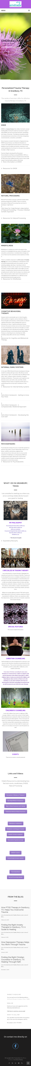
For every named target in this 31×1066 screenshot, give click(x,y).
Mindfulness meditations (15, 823)
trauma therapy (10, 129)
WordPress (23, 1058)
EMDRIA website (15, 852)
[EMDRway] (15, 4)
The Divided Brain (15, 871)
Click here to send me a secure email (16, 1011)
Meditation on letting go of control (15, 829)
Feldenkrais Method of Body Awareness (15, 811)
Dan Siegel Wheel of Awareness (15, 800)
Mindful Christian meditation (15, 834)
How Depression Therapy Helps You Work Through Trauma (15, 943)
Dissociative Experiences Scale (15, 840)
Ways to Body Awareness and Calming (15, 806)
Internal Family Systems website (15, 858)
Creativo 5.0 (11, 1059)
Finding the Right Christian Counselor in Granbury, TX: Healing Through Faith (13, 959)
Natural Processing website (15, 877)
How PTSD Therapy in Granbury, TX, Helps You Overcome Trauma (15, 909)
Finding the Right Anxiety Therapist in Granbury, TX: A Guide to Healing (13, 927)
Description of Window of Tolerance (15, 795)
